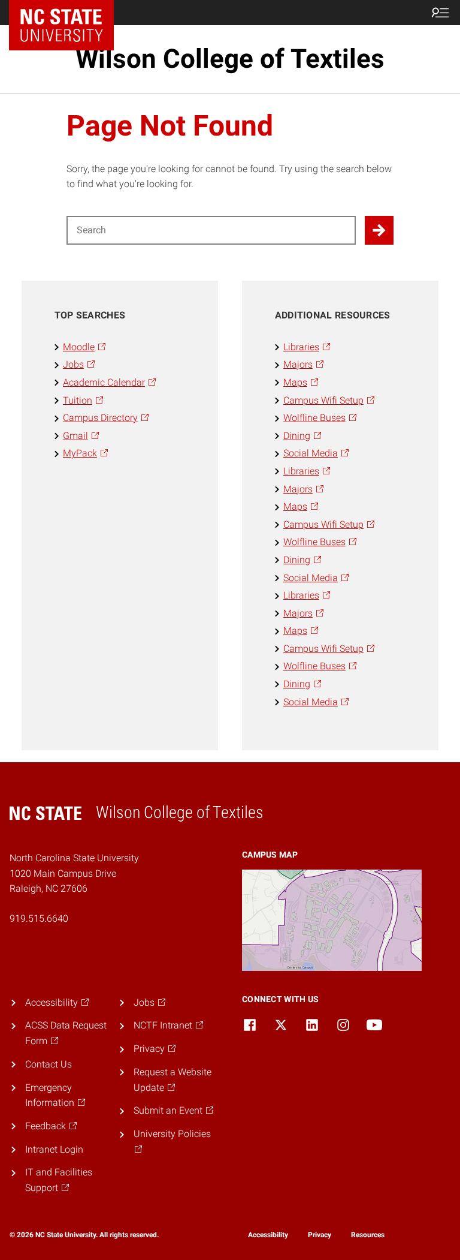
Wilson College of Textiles (230, 58)
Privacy (319, 1235)
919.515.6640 (39, 918)
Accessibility (268, 1235)
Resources (368, 1235)
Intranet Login (54, 1149)
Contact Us (48, 1064)
